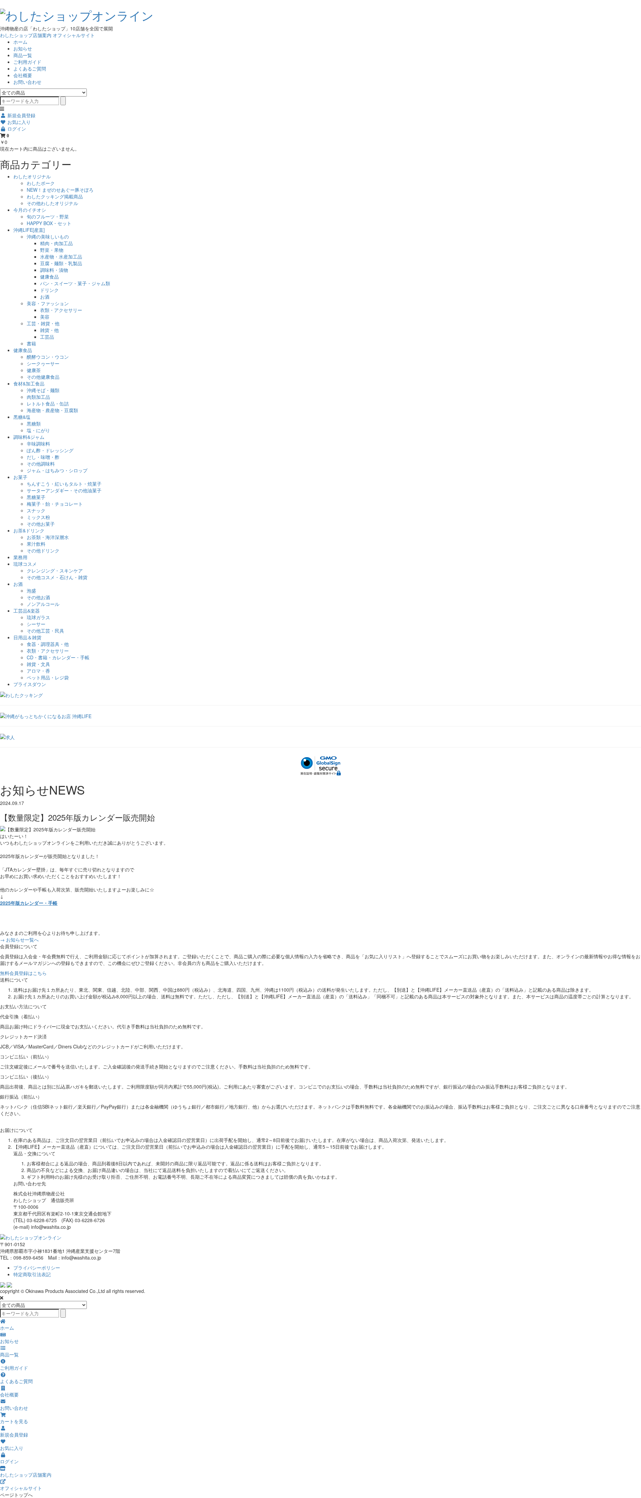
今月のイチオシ (29, 209)
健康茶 (34, 370)
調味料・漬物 (54, 270)
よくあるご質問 (29, 68)
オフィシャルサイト (74, 35)
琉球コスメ (25, 563)
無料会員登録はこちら (23, 973)
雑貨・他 (49, 330)
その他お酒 (38, 597)
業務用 (20, 557)
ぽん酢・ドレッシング (50, 450)
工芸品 (47, 336)
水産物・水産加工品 (61, 256)
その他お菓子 (41, 523)
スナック (36, 510)
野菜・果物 (51, 249)
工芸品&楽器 (26, 610)
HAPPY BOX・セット (49, 223)
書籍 (31, 343)
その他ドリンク (43, 550)
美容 (44, 316)
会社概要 (22, 75)
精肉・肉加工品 (56, 243)
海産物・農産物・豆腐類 (52, 410)
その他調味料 (41, 463)
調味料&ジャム (28, 437)
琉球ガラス (38, 617)
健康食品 (49, 276)
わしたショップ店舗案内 (25, 35)
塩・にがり (38, 430)
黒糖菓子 (36, 497)
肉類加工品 (38, 396)
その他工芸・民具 (45, 630)
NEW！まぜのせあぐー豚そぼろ (60, 189)
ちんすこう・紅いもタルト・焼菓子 (64, 483)
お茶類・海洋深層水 (48, 537)
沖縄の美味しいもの (48, 236)
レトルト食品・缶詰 (48, 403)
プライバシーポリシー (36, 1267)
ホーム (20, 41)
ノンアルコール (43, 604)
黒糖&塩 (21, 416)
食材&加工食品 (28, 383)
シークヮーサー (43, 363)
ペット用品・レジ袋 (48, 677)
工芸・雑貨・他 (43, 323)
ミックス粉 (38, 517)
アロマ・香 (38, 670)
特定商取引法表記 (32, 1274)
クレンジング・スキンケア (55, 570)
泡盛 (31, 590)
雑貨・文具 (38, 664)
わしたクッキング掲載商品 (55, 196)
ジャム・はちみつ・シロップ (57, 470)
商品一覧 (22, 55)
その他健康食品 (43, 376)
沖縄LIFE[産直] (29, 229)
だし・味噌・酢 (43, 457)
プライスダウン (29, 684)
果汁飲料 (36, 543)
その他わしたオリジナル (52, 203)
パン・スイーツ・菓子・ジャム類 (75, 283)
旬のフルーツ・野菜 (48, 216)
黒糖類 (34, 423)
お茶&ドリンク (28, 530)
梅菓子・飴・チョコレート (55, 503)
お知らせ (22, 48)
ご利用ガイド (27, 61)
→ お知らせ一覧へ (19, 939)
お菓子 (20, 477)
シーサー (36, 624)
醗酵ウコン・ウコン (48, 356)
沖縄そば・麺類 (43, 390)
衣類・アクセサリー (61, 310)
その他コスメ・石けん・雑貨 (57, 577)
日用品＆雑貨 (27, 637)
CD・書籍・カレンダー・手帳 (58, 657)
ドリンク (49, 290)
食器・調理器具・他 (48, 644)
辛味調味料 (38, 443)
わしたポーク (41, 183)
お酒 (44, 296)
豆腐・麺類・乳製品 (61, 263)
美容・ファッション (48, 303)
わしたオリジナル (32, 176)
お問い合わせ (27, 81)
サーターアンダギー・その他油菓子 (64, 490)
